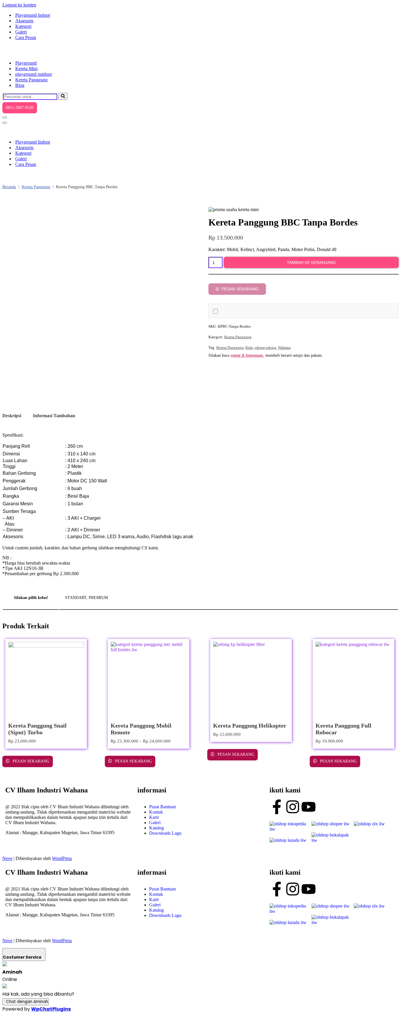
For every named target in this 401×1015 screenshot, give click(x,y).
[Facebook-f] (276, 806)
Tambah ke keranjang (311, 262)
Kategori (23, 26)
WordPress (62, 858)
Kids (249, 347)
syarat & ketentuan (246, 355)
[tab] (11, 416)
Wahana (284, 347)
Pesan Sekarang (239, 289)
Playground (26, 62)
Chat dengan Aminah (27, 1001)
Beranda (9, 187)
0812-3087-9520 (19, 107)
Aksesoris (24, 20)
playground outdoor (33, 74)
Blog (19, 85)
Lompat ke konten (19, 4)
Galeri (21, 31)
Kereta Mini (26, 68)
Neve (7, 858)
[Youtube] (308, 806)
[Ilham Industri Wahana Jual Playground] (31, 52)
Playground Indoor (32, 15)
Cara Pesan (25, 37)
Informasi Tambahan (54, 415)
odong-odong (265, 347)
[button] (237, 288)
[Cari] (63, 96)
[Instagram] (292, 806)
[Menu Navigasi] (4, 117)
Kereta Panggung (31, 79)
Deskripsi (11, 415)
